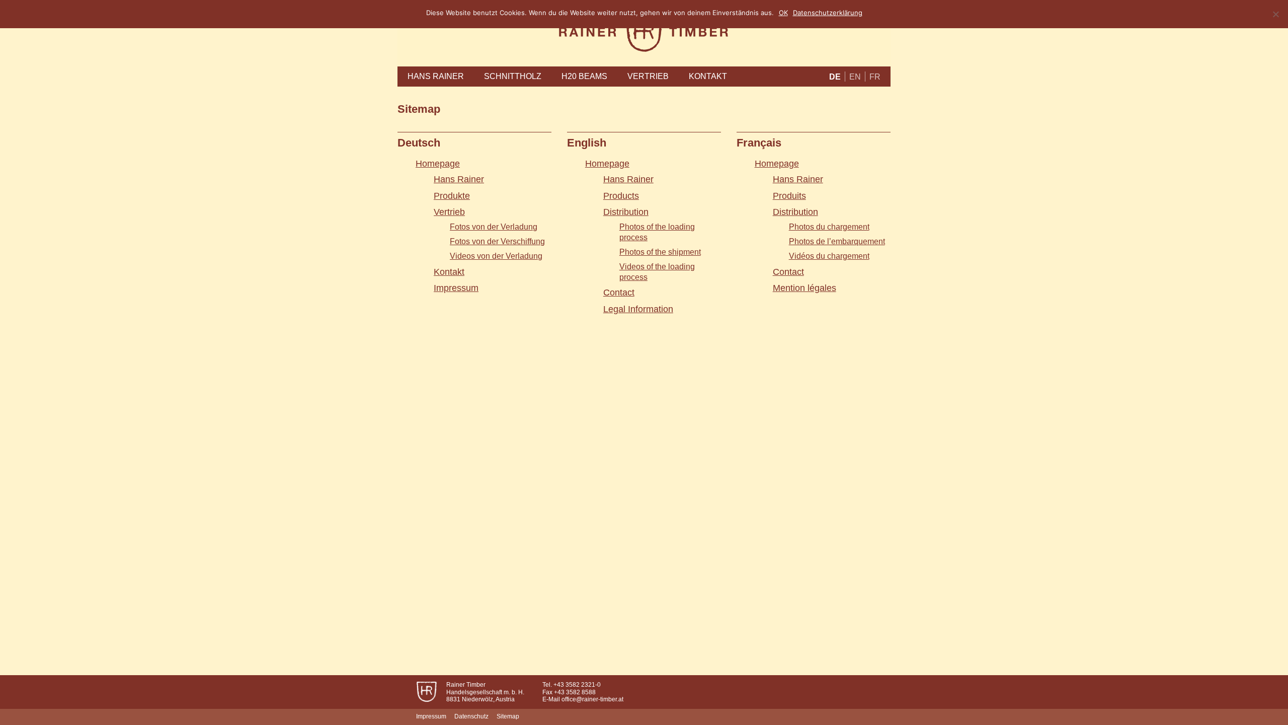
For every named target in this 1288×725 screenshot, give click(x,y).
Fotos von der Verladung (493, 227)
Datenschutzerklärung (827, 13)
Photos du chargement (829, 227)
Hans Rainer (436, 76)
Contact (618, 292)
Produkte (452, 196)
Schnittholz (512, 76)
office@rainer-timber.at (592, 699)
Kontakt (708, 76)
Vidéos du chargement (829, 256)
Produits (789, 196)
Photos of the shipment (660, 252)
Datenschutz (471, 716)
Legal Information (638, 309)
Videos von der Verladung (496, 256)
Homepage (438, 164)
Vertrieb (648, 76)
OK (783, 13)
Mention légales (804, 288)
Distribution (626, 212)
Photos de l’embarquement (837, 241)
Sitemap (508, 716)
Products (621, 196)
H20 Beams (584, 76)
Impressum (456, 288)
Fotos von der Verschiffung (497, 241)
